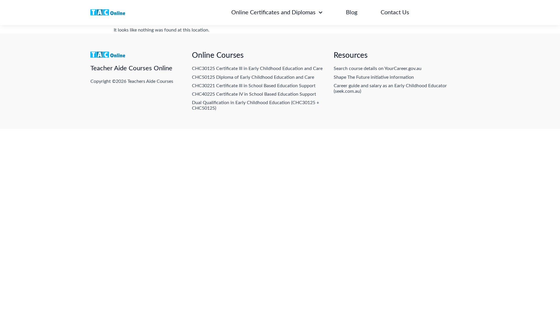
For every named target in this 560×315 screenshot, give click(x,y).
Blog (351, 12)
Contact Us (395, 12)
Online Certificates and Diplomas (273, 12)
